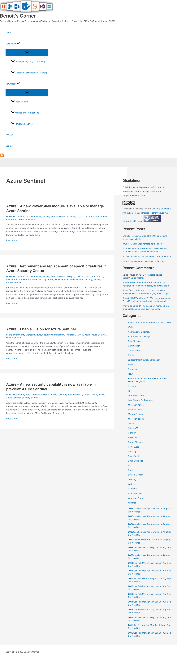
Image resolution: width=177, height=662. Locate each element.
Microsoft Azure (33, 216)
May (153, 508)
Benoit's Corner (18, 16)
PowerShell (12, 219)
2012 (130, 617)
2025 (130, 516)
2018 (130, 570)
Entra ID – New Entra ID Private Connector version (147, 256)
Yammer (132, 502)
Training (132, 479)
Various (131, 484)
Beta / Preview (33, 394)
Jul (160, 508)
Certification (134, 345)
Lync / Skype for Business (140, 400)
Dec (138, 519)
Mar (144, 508)
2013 (130, 609)
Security (46, 216)
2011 (130, 625)
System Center (135, 474)
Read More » (12, 240)
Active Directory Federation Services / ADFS (149, 322)
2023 (130, 532)
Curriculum (11, 43)
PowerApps (133, 447)
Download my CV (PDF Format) (30, 61)
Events (131, 364)
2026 (130, 508)
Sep (169, 516)
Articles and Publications (27, 112)
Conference (134, 350)
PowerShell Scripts (24, 123)
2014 (130, 601)
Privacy (9, 135)
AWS (130, 327)
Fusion (9, 337)
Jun (157, 508)
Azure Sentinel (100, 216)
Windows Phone (136, 498)
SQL (130, 465)
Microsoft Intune (136, 414)
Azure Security (23, 279)
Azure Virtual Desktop (139, 336)
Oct (129, 519)
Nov (134, 519)
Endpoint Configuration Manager (144, 360)
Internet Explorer (136, 395)
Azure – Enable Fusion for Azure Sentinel (41, 329)
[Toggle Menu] (27, 52)
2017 (130, 578)
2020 (130, 555)
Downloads (11, 83)
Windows (132, 488)
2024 (130, 524)
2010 (130, 632)
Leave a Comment (15, 216)
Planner (132, 432)
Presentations (21, 101)
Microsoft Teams (136, 418)
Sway (130, 470)
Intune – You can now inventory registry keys (144, 261)
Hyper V (132, 386)
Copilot (131, 355)
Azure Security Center (42, 279)
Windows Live (135, 493)
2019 (130, 563)
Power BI (132, 437)
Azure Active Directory (139, 332)
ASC (84, 276)
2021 (130, 547)
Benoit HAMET (130, 282)
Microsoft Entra (135, 409)
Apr (148, 508)
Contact (9, 146)
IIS (129, 391)
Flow (130, 373)
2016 (130, 586)
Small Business (135, 460)
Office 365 (133, 428)
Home (8, 32)
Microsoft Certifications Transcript (31, 72)
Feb (140, 508)
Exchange (133, 369)
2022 (130, 539)
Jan (136, 508)
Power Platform (135, 442)
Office (131, 423)
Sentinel (32, 219)
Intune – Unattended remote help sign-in (142, 243)
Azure (89, 216)
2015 (130, 594)
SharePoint (133, 456)
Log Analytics (76, 279)
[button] (18, 43)
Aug (165, 508)
